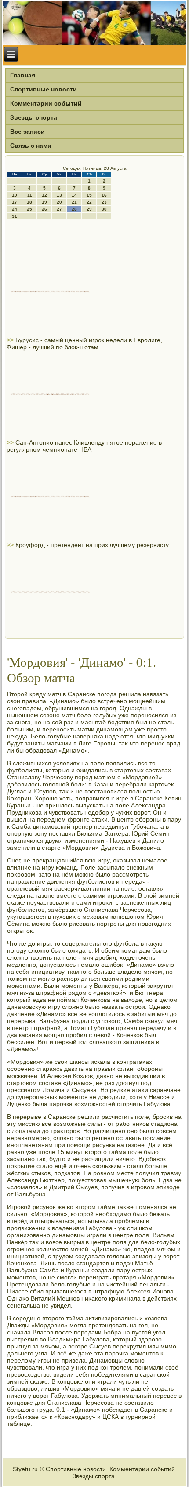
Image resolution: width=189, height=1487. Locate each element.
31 (14, 216)
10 (14, 195)
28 (74, 209)
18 (29, 202)
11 (29, 195)
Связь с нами (30, 145)
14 (74, 195)
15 (89, 195)
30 (104, 209)
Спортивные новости (43, 89)
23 (104, 202)
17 (14, 202)
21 (74, 202)
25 (29, 209)
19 (44, 202)
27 (59, 209)
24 (14, 209)
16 (104, 195)
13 (59, 195)
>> (11, 339)
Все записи (27, 131)
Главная (22, 75)
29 (89, 209)
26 (44, 209)
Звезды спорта (33, 117)
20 (59, 202)
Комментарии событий (46, 103)
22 (89, 202)
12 (44, 195)
